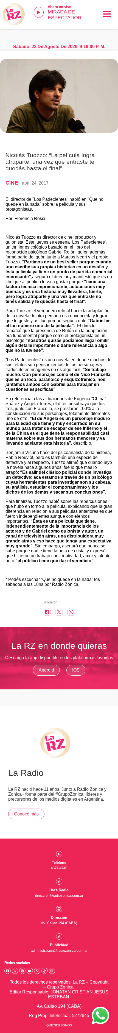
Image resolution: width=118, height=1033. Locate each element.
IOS (76, 670)
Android (46, 670)
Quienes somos (59, 1025)
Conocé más (26, 814)
